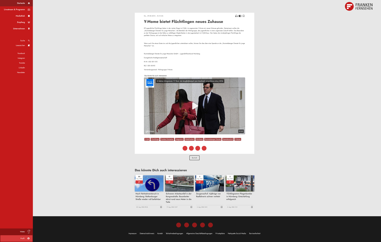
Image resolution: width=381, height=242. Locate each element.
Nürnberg (199, 139)
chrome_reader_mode (240, 16)
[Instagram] (186, 225)
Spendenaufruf (228, 139)
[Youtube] (194, 225)
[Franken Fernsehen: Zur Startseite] (359, 6)
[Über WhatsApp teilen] (197, 148)
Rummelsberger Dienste (213, 139)
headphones (236, 16)
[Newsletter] (210, 225)
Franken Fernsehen (167, 139)
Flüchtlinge (155, 139)
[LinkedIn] (202, 225)
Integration (179, 139)
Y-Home (237, 139)
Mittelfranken (189, 139)
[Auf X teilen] (191, 148)
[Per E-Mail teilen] (204, 148)
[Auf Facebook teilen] (185, 148)
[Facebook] (178, 225)
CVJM (147, 139)
